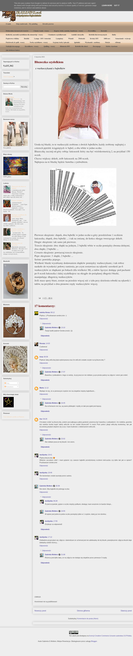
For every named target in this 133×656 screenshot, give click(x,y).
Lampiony (59, 38)
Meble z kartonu (111, 46)
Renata (42, 343)
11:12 (46, 388)
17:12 (50, 537)
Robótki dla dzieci (81, 46)
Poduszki (82, 38)
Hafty (114, 34)
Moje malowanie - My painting (27, 24)
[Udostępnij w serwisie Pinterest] (51, 298)
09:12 (52, 312)
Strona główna (83, 611)
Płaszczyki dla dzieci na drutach (19, 187)
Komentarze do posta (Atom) (87, 618)
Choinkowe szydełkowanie (57, 34)
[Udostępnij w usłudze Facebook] (49, 298)
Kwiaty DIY (94, 38)
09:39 (46, 357)
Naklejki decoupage (13, 46)
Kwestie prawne (48, 24)
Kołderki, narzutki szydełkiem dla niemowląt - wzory (24, 34)
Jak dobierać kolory (13, 50)
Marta (41, 388)
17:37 (63, 372)
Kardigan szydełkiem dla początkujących (19, 216)
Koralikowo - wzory (32, 46)
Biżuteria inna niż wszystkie (17, 244)
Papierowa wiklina (12, 38)
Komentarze (9, 387)
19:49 (50, 473)
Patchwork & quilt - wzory (15, 42)
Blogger (94, 641)
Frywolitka (92, 31)
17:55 (55, 521)
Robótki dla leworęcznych (98, 34)
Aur (40, 419)
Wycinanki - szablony (92, 42)
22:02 (63, 439)
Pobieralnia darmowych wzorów (17, 31)
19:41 (50, 455)
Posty (7, 383)
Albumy (118, 42)
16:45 (63, 403)
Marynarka (17, 99)
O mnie (8, 24)
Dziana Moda (10, 97)
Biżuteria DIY (65, 46)
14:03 (48, 343)
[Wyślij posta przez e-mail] (39, 298)
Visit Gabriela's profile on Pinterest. (13, 417)
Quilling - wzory (49, 46)
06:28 (55, 501)
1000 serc (107, 38)
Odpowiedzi (46, 323)
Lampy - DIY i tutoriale (42, 38)
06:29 (45, 419)
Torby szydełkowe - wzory (39, 42)
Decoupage (97, 46)
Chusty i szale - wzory (41, 31)
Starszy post (126, 611)
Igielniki (77, 42)
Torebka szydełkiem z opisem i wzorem (18, 230)
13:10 (63, 327)
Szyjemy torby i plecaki (61, 42)
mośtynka (43, 455)
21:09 (63, 554)
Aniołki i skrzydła (77, 34)
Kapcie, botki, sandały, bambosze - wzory (68, 31)
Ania (41, 357)
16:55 (63, 511)
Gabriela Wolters (51, 327)
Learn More (107, 5)
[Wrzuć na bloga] (45, 298)
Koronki (104, 31)
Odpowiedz (43, 319)
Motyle (107, 42)
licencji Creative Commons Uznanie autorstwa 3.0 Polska (110, 636)
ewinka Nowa (44, 312)
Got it (116, 5)
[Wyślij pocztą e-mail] (43, 298)
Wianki (70, 38)
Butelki (26, 38)
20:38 (58, 486)
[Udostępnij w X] (47, 298)
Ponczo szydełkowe (17, 201)
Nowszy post (40, 611)
